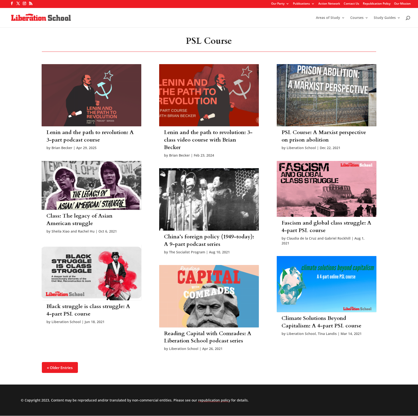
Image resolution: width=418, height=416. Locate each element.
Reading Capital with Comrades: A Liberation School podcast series (207, 337)
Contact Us (351, 4)
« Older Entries (60, 367)
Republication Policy (376, 4)
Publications (301, 4)
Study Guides (385, 18)
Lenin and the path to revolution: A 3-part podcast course (90, 136)
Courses (357, 18)
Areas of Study (328, 18)
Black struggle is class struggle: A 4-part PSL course (88, 310)
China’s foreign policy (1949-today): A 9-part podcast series (209, 240)
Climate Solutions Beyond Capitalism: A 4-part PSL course (321, 322)
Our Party (277, 4)
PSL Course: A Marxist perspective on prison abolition (324, 136)
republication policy (214, 400)
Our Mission (402, 4)
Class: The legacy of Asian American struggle (79, 219)
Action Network (329, 4)
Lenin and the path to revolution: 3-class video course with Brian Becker (208, 140)
